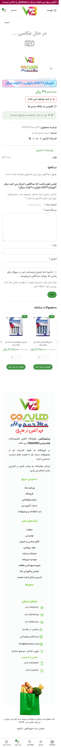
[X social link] (41, 139)
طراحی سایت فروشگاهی (34, 728)
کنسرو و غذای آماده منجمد (29, 577)
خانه (55, 78)
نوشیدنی (29, 536)
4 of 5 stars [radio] (31, 205)
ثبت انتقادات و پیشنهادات (29, 511)
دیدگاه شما (50, 210)
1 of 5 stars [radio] (39, 205)
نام (54, 245)
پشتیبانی (13, 10)
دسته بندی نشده (44, 78)
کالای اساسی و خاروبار (29, 541)
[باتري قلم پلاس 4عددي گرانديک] (43, 326)
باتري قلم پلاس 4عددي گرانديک (43, 344)
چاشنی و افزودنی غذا (29, 571)
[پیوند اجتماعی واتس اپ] (33, 139)
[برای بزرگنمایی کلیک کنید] (51, 68)
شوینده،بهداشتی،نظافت (29, 565)
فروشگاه (29, 494)
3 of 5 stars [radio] (34, 205)
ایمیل (53, 259)
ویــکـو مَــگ (29, 488)
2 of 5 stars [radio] (37, 205)
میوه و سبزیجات (29, 559)
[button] (43, 367)
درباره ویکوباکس (29, 500)
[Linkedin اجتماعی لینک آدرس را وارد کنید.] (37, 139)
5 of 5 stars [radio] (29, 205)
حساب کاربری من (29, 505)
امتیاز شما (50, 205)
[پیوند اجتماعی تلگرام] (30, 139)
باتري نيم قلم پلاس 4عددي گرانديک (16, 344)
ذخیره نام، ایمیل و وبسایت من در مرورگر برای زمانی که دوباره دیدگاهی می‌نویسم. (32, 274)
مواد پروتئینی (29, 547)
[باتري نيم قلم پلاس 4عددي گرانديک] (16, 326)
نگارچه (19, 728)
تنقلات (29, 530)
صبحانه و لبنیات (29, 553)
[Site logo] (29, 10)
